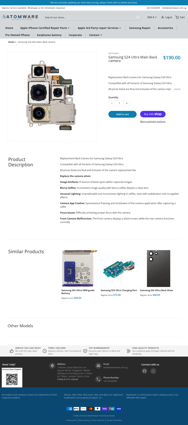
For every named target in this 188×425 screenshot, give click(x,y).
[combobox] (92, 17)
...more (176, 89)
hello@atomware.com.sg (174, 7)
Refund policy (84, 420)
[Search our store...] (138, 17)
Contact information (114, 420)
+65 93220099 (153, 7)
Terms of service (98, 420)
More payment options (153, 121)
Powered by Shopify (107, 416)
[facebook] (144, 371)
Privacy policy (71, 420)
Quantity (113, 97)
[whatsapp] (153, 371)
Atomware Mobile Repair (89, 416)
